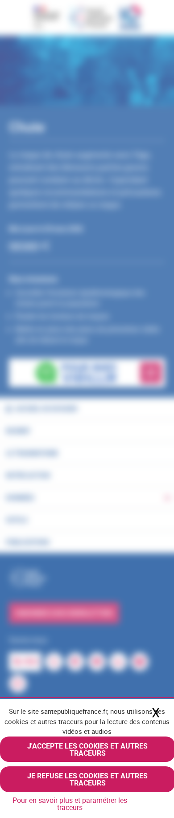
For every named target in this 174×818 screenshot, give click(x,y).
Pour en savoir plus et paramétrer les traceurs (69, 804)
